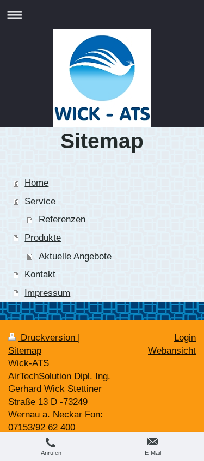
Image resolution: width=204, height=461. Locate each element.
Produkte (42, 238)
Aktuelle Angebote (75, 256)
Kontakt (39, 274)
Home (36, 183)
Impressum (47, 293)
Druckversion (48, 337)
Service (39, 201)
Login (185, 337)
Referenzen (62, 219)
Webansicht (172, 350)
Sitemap (24, 350)
